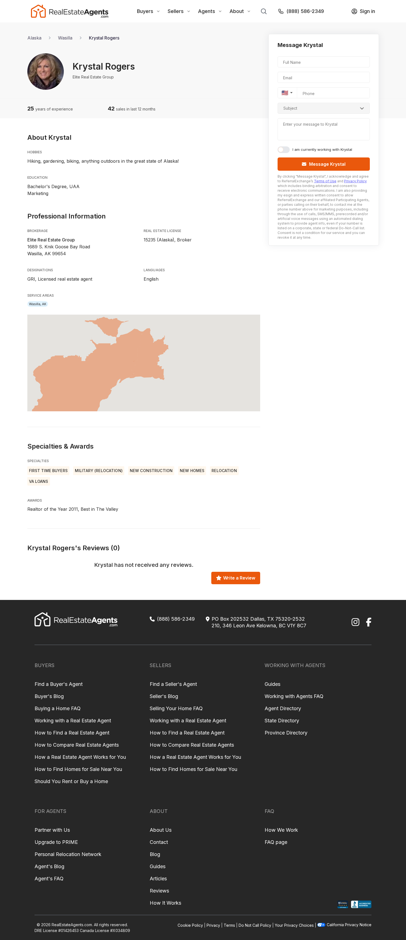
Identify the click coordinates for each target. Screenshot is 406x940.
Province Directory (286, 733)
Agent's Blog (49, 866)
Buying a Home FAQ (58, 708)
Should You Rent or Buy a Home (71, 781)
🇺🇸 (284, 92)
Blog (155, 854)
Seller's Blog (164, 696)
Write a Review (239, 578)
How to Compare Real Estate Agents (77, 745)
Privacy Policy (355, 181)
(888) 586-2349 (305, 11)
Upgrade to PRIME (56, 842)
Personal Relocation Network (68, 854)
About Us (161, 830)
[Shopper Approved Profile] (343, 904)
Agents (206, 11)
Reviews (159, 891)
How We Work (281, 830)
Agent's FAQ (49, 878)
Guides (272, 684)
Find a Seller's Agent (173, 684)
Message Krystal (327, 164)
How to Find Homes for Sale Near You (78, 769)
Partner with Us (52, 830)
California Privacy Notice (349, 924)
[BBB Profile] (361, 904)
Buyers (145, 11)
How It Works (165, 903)
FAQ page (276, 842)
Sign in (367, 11)
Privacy (213, 925)
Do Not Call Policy (255, 925)
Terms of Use (325, 181)
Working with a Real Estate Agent (73, 720)
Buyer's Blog (49, 696)
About (237, 11)
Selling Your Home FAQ (176, 708)
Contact (159, 842)
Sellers (176, 11)
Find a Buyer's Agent (59, 684)
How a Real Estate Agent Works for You (80, 757)
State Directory (282, 720)
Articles (158, 878)
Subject (290, 108)
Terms (229, 925)
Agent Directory (283, 708)
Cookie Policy (190, 925)
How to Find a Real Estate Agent (72, 733)
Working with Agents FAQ (294, 696)
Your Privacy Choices (294, 925)
